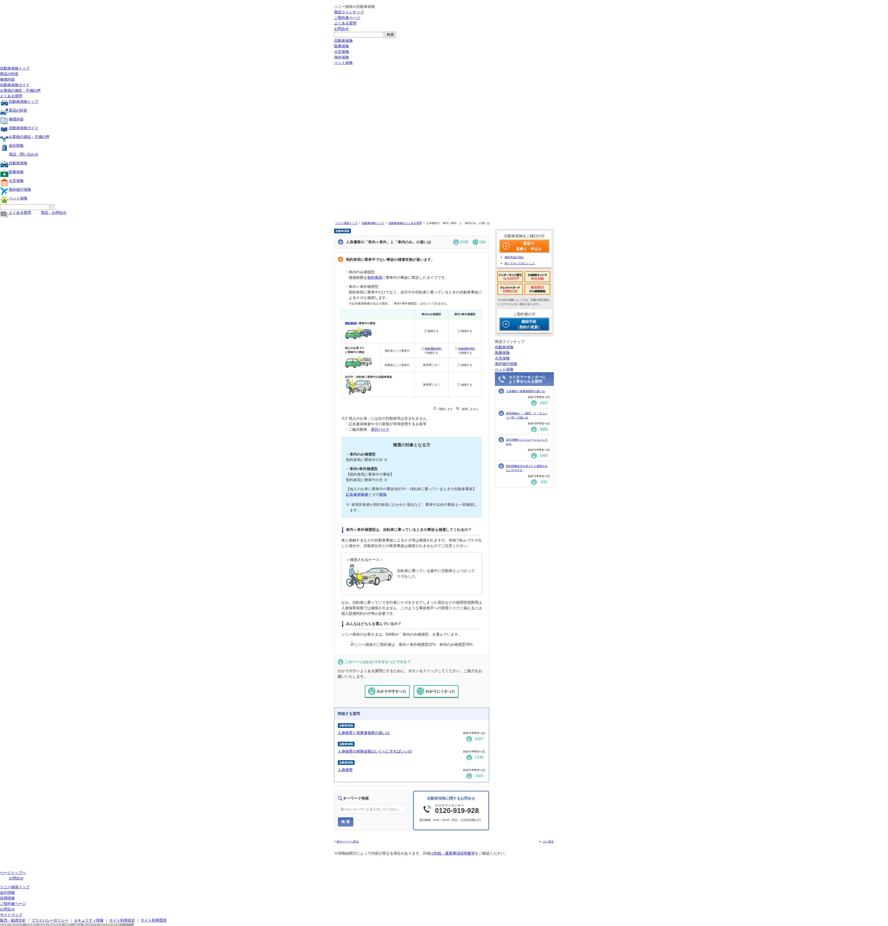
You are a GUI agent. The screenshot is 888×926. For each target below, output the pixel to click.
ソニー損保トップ (346, 223)
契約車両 (374, 278)
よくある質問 (345, 23)
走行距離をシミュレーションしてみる (527, 442)
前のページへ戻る (347, 841)
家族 (383, 494)
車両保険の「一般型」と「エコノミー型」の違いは (527, 415)
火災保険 (341, 52)
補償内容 (7, 79)
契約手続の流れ (514, 257)
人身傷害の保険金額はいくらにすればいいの (375, 751)
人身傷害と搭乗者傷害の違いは (364, 733)
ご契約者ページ (347, 18)
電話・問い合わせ (23, 154)
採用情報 (7, 898)
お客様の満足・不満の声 (20, 90)
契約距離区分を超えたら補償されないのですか (527, 468)
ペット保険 (343, 63)
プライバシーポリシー (49, 920)
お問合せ (341, 29)
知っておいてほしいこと (520, 263)
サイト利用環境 (153, 920)
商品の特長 (9, 74)
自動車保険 (343, 41)
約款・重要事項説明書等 (454, 853)
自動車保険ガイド (15, 85)
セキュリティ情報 (89, 920)
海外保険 (341, 57)
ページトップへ (13, 873)
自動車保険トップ (15, 68)
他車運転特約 (433, 348)
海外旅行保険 (20, 189)
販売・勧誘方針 (13, 920)
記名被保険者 (357, 494)
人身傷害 (345, 770)
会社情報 (16, 146)
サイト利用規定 (122, 920)
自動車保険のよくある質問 (405, 223)
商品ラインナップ (349, 12)
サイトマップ (11, 915)
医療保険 (341, 46)
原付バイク (380, 429)
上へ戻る (548, 841)
